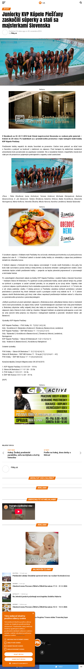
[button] (18, 663)
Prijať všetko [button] (18, 654)
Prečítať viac (20, 635)
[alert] (18, 639)
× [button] (33, 613)
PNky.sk (14, 33)
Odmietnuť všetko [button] (18, 659)
